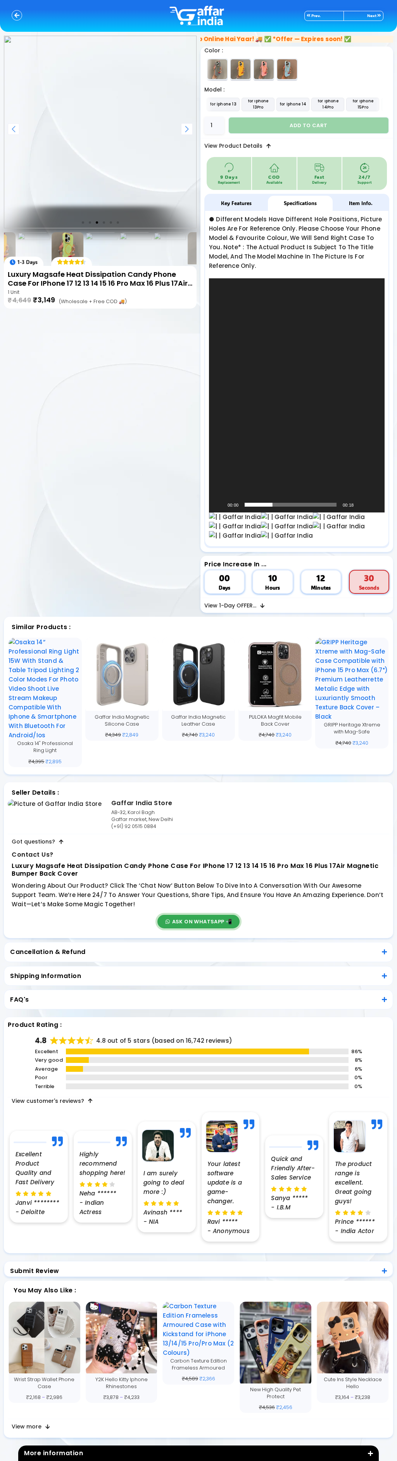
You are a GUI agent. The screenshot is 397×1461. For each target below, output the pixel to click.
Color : (213, 50)
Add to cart (308, 125)
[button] (83, 222)
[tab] (236, 203)
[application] (297, 395)
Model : (214, 89)
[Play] (219, 505)
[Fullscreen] (374, 505)
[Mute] (362, 505)
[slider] (291, 505)
